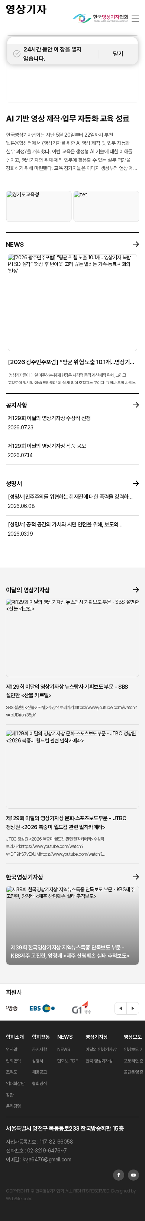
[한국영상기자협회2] (100, 18)
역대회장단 (15, 1083)
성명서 (37, 1061)
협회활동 (41, 1037)
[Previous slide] (121, 1008)
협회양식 (39, 1083)
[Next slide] (133, 1008)
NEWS (64, 1037)
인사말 (11, 1049)
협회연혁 (13, 1061)
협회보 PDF (67, 1061)
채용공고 (39, 1072)
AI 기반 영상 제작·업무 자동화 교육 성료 (67, 118)
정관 (9, 1095)
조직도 (11, 1072)
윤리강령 (13, 1106)
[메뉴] (135, 18)
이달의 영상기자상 (101, 1049)
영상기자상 (97, 1037)
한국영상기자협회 (26, 9)
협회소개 (15, 1037)
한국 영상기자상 (99, 1061)
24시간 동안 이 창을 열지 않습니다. (52, 54)
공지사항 (39, 1049)
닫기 (118, 53)
